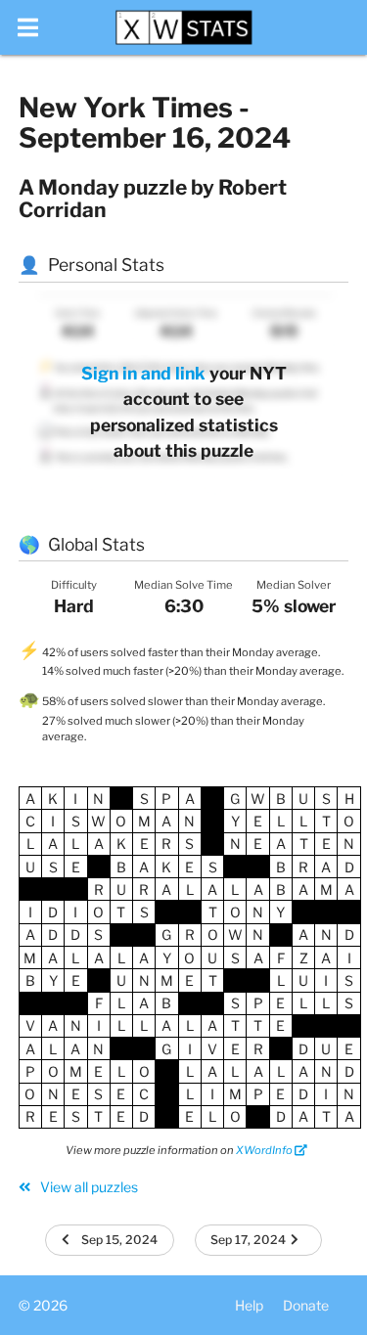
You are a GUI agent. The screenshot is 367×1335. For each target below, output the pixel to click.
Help (249, 1305)
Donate (306, 1305)
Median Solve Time (183, 585)
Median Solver (293, 585)
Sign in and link (143, 373)
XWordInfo (265, 1150)
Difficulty (74, 585)
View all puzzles (87, 1187)
